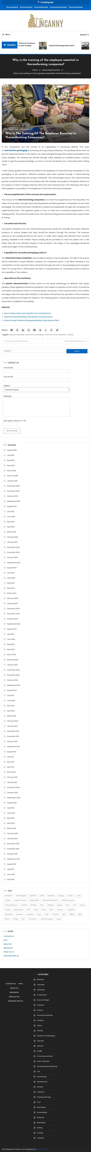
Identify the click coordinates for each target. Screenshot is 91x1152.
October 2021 (12, 741)
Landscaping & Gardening (47, 1066)
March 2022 (11, 716)
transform (32, 919)
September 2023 (13, 624)
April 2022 (11, 711)
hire (74, 905)
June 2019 (11, 874)
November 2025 (13, 491)
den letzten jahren (50, 900)
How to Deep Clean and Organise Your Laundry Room (27, 313)
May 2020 (10, 818)
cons (79, 895)
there (7, 919)
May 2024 (11, 583)
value (58, 919)
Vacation (40, 1138)
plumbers (9, 914)
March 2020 (11, 828)
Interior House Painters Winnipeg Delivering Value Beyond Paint (31, 320)
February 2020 (12, 833)
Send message (11, 431)
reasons (55, 914)
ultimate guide (47, 919)
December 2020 (13, 787)
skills (80, 914)
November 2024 (13, 552)
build (42, 895)
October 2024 (12, 557)
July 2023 (10, 634)
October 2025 (12, 496)
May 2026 (10, 460)
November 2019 (13, 849)
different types (68, 900)
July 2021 (10, 757)
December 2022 (13, 670)
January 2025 (12, 542)
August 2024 (12, 568)
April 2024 (11, 588)
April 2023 (11, 649)
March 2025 (11, 532)
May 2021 (10, 762)
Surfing (39, 1128)
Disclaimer (8, 948)
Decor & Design (43, 1000)
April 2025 (11, 527)
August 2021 (11, 752)
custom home (20, 900)
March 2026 (11, 470)
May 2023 (10, 644)
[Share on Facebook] (11, 330)
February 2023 (12, 660)
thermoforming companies (55, 334)
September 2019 (13, 859)
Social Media (42, 1112)
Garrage (40, 1041)
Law (38, 1071)
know (44, 909)
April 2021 (10, 767)
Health (39, 1051)
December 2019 (13, 844)
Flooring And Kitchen (45, 1015)
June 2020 (11, 813)
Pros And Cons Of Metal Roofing (16, 341)
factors (24, 905)
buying (61, 895)
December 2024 (13, 547)
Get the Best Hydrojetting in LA (75, 341)
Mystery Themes (42, 1149)
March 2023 (11, 654)
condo (70, 895)
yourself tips (27, 7)
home (82, 905)
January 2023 (12, 665)
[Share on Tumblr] (45, 330)
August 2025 (12, 506)
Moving (40, 1087)
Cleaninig (40, 990)
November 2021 (13, 736)
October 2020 (12, 792)
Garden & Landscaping (46, 1036)
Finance (40, 1010)
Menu (7, 34)
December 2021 (13, 731)
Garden (51, 905)
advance (8, 895)
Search (83, 35)
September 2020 (13, 798)
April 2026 (11, 465)
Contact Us (9, 936)
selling (71, 914)
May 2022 (10, 706)
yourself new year (59, 7)
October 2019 (12, 854)
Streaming (41, 1122)
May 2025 (10, 522)
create (7, 900)
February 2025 (12, 537)
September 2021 (13, 746)
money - (60, 909)
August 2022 (12, 690)
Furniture (40, 1020)
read (46, 914)
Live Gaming (41, 1076)
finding (33, 905)
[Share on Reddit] (40, 330)
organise (71, 909)
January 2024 (12, 603)
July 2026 (10, 455)
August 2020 (12, 803)
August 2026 (12, 450)
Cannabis (41, 984)
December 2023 (13, 608)
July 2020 (10, 808)
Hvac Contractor (43, 1061)
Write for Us (9, 952)
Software (40, 1117)
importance (18, 909)
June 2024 (11, 578)
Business (51, 895)
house (7, 909)
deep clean (34, 900)
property (30, 914)
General (40, 1046)
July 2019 (10, 869)
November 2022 (13, 675)
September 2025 (13, 501)
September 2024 (13, 562)
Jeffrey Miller (25, 129)
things (15, 919)
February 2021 (12, 777)
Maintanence (42, 1082)
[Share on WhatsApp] (28, 330)
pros (39, 914)
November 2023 (13, 614)
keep (36, 909)
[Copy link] (57, 330)
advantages (21, 895)
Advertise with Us (11, 955)
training (70, 334)
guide (59, 905)
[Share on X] (17, 330)
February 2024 (12, 598)
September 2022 (13, 685)
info (28, 909)
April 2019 (10, 879)
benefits (33, 895)
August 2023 (12, 629)
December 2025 (13, 486)
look (51, 909)
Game (39, 1025)
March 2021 (11, 772)
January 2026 (12, 481)
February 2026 (12, 476)
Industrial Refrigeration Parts (58, 45)
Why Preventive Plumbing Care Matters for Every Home (28, 317)
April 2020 (11, 823)
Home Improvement (14, 125)
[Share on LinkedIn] (23, 330)
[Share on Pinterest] (34, 330)
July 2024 (10, 573)
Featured (40, 1005)
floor (42, 905)
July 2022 (10, 695)
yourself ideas (77, 7)
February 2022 (12, 721)
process (19, 914)
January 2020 (12, 838)
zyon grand (13, 7)
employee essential (16, 334)
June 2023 (11, 639)
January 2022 (12, 726)
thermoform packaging (34, 334)
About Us (8, 944)
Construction (42, 995)
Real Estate (41, 1107)
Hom (6, 940)
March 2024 (11, 593)
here (67, 905)
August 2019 (11, 864)
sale (64, 914)
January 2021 (12, 782)
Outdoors (40, 1092)
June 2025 (11, 516)
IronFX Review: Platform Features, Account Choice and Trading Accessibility (17, 45)
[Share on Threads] (51, 330)
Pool (39, 1102)
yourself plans (42, 7)
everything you (11, 905)
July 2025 (10, 511)
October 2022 (12, 680)
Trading (40, 1133)
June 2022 (11, 700)
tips (23, 919)
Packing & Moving (44, 1097)
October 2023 (12, 619)
